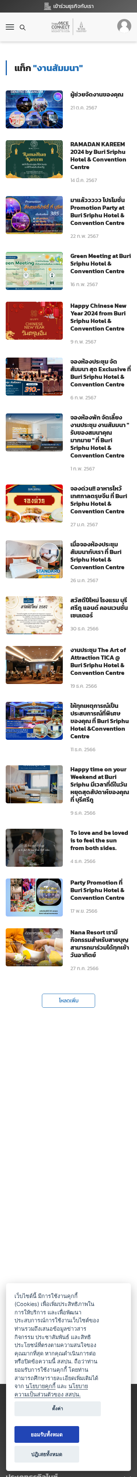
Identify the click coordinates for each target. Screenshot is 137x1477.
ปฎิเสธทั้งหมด (46, 1454)
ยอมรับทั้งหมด (47, 1434)
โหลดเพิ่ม (68, 1001)
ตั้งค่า (57, 1408)
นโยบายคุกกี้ (40, 1386)
